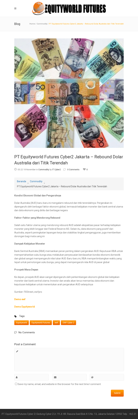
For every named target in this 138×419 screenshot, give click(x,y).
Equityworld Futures (41, 322)
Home (32, 24)
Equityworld (21, 322)
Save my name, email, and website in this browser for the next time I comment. (59, 384)
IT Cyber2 (56, 169)
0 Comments (73, 169)
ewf (56, 322)
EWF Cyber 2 (68, 322)
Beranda (21, 181)
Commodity (42, 24)
